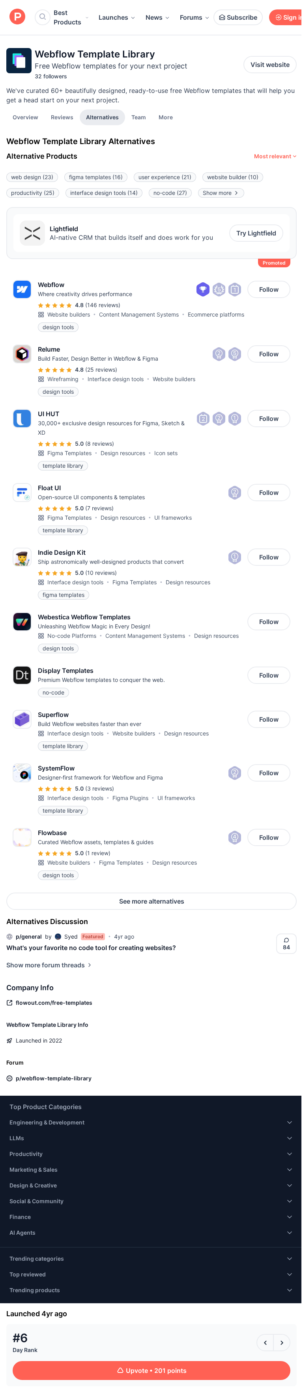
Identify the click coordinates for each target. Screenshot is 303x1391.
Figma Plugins (130, 798)
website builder (232, 177)
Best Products (67, 17)
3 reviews (99, 788)
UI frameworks (173, 517)
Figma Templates (69, 453)
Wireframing (63, 379)
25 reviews (101, 369)
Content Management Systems (139, 314)
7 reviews (99, 508)
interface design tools (104, 192)
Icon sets (166, 453)
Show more (217, 192)
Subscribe (242, 17)
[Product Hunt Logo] (17, 17)
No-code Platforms (71, 635)
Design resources (123, 453)
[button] (165, 117)
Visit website (270, 65)
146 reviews (102, 305)
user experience (164, 177)
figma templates (96, 177)
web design (32, 177)
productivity (32, 192)
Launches (113, 17)
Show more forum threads (45, 965)
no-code (170, 192)
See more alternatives (151, 901)
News (154, 17)
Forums (191, 17)
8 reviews (99, 443)
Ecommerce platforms (216, 314)
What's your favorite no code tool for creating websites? (91, 948)
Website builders (68, 314)
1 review (97, 853)
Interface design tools (116, 379)
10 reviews (101, 572)
